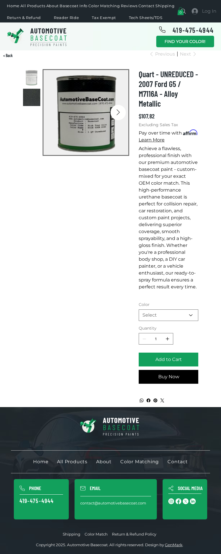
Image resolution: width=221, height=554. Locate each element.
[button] (180, 11)
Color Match (96, 534)
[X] (185, 501)
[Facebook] (148, 400)
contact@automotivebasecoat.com (113, 503)
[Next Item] (118, 112)
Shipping (71, 534)
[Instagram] (171, 501)
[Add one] (167, 339)
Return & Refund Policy (134, 534)
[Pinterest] (155, 400)
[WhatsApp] (141, 400)
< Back (8, 55)
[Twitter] (162, 400)
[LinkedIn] (193, 501)
